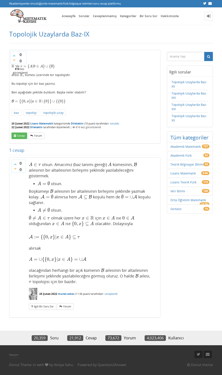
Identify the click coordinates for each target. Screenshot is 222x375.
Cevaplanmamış (105, 16)
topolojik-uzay (53, 113)
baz (16, 113)
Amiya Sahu (63, 364)
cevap (21, 136)
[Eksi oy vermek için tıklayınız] (14, 60)
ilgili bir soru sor (44, 306)
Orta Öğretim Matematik (188, 200)
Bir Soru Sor (148, 16)
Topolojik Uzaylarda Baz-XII (189, 118)
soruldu (114, 123)
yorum (38, 136)
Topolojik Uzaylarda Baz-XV (189, 84)
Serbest (175, 209)
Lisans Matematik (41, 123)
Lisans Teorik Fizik (183, 182)
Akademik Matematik (185, 146)
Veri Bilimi (177, 191)
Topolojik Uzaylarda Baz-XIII (189, 107)
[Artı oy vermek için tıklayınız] (14, 56)
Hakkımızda (170, 16)
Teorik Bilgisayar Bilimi (186, 164)
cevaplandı (111, 294)
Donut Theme (20, 364)
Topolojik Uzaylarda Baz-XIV (189, 95)
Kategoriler (128, 16)
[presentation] (12, 66)
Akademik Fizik (181, 155)
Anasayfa (68, 16)
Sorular (84, 16)
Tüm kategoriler (189, 137)
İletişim (13, 355)
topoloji (31, 113)
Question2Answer (112, 364)
